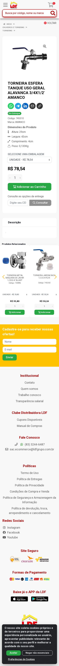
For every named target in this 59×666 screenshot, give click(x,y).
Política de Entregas (29, 479)
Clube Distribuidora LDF (29, 413)
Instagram (13, 527)
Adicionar (16, 312)
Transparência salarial (29, 401)
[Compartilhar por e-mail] (32, 106)
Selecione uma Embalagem (26, 154)
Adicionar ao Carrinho (31, 186)
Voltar (51, 23)
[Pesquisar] (52, 13)
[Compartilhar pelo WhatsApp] (11, 106)
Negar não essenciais (37, 653)
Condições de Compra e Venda (29, 491)
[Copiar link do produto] (40, 106)
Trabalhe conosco (29, 395)
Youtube (12, 537)
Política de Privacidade (29, 485)
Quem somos (29, 388)
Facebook (13, 532)
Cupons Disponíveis (29, 419)
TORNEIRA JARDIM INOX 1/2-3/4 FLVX (44, 276)
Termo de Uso (30, 473)
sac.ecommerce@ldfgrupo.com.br (32, 449)
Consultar (41, 202)
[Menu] (5, 5)
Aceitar (13, 653)
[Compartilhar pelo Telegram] (18, 106)
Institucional (29, 376)
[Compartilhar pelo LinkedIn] (25, 106)
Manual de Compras (29, 426)
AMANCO (20, 122)
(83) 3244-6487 (34, 444)
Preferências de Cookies (21, 659)
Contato (30, 382)
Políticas (29, 466)
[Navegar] (3, 277)
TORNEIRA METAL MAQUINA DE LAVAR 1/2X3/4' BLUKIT (15, 277)
